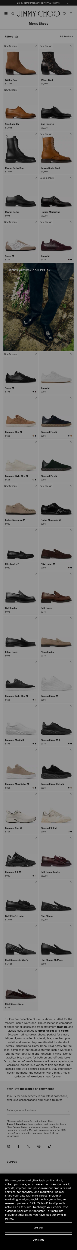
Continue (38, 1239)
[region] (38, 1212)
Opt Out (38, 1227)
